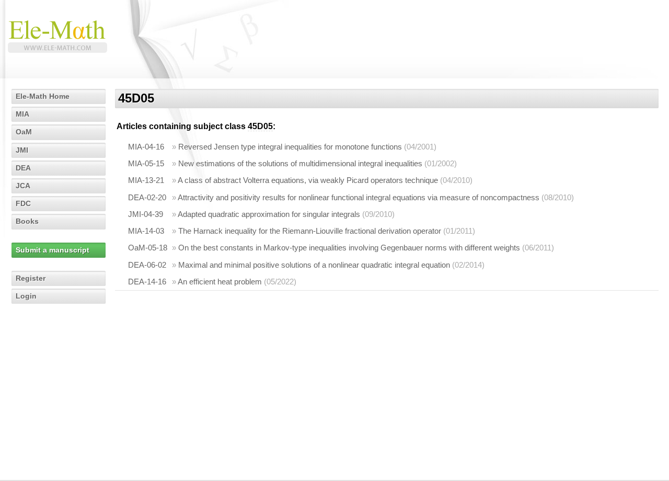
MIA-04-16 (146, 146)
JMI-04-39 (145, 214)
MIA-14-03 (146, 230)
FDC (23, 203)
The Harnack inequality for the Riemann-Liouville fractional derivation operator (309, 230)
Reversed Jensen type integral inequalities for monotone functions (290, 146)
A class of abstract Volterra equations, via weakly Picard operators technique (308, 180)
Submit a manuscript (52, 250)
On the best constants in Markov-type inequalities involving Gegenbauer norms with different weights (349, 247)
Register (30, 278)
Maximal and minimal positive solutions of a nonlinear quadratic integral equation (314, 264)
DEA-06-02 (147, 264)
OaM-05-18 (147, 247)
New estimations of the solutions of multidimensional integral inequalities (300, 163)
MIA (22, 114)
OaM (24, 132)
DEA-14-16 (147, 281)
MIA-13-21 (146, 180)
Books (27, 221)
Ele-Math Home (43, 96)
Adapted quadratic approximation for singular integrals (269, 214)
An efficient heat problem (220, 281)
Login (26, 296)
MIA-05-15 (146, 163)
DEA (23, 168)
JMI (22, 150)
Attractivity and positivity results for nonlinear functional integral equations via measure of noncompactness (358, 197)
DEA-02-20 (147, 197)
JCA (23, 185)
